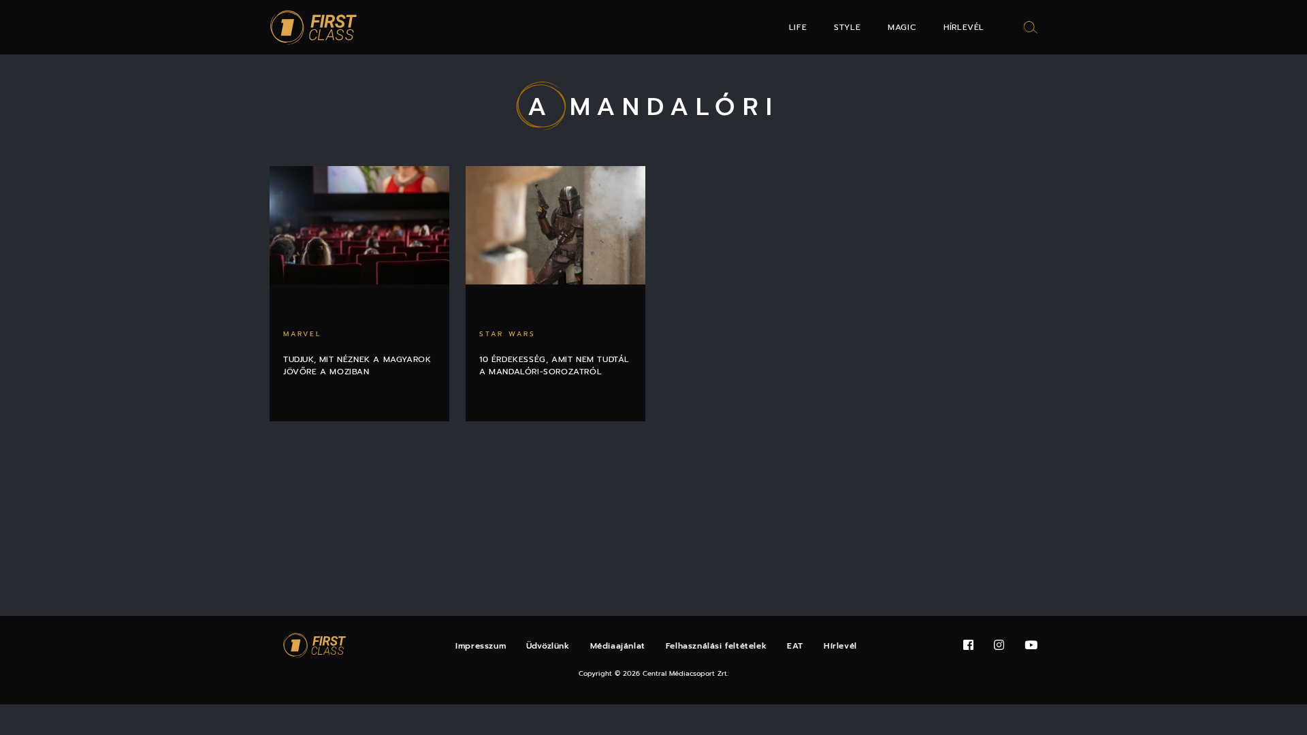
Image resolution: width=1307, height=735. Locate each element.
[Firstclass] (314, 27)
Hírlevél (963, 27)
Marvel (302, 334)
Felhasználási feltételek (716, 646)
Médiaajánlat (617, 646)
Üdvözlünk (547, 646)
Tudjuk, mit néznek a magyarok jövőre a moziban (357, 365)
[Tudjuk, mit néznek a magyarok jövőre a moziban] (359, 225)
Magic (902, 27)
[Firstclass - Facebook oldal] (968, 645)
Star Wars (507, 334)
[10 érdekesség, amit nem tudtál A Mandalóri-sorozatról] (555, 225)
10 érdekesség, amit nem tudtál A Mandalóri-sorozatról (554, 365)
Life (798, 27)
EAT (795, 646)
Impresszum (480, 646)
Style (847, 27)
